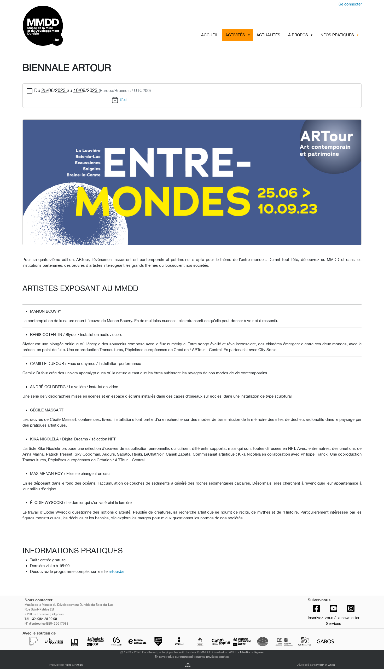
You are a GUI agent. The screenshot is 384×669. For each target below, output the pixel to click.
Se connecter (350, 4)
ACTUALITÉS (268, 35)
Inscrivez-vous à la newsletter (333, 617)
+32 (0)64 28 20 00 (43, 619)
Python (78, 664)
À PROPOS (298, 35)
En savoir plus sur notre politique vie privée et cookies (192, 656)
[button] (250, 35)
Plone (68, 664)
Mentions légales (252, 652)
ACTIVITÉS (235, 35)
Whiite (331, 664)
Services (333, 623)
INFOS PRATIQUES (336, 35)
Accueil (209, 35)
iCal (123, 100)
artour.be (116, 571)
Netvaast (319, 664)
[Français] (63, 25)
